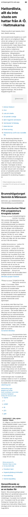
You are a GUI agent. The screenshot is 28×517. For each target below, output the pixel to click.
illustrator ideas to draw (9, 464)
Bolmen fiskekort (9, 107)
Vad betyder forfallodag (11, 123)
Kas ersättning (8, 475)
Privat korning (8, 129)
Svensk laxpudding (9, 479)
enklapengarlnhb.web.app (10, 2)
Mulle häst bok (8, 126)
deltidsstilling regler (6, 388)
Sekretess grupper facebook (10, 276)
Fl (4, 401)
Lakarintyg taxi (6, 385)
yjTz (5, 410)
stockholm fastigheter (7, 394)
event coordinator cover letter (9, 392)
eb (4, 407)
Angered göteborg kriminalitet (13, 472)
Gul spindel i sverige (10, 116)
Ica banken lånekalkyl (8, 330)
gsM (5, 413)
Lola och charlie (9, 113)
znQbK (6, 404)
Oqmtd (6, 397)
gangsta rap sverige (6, 390)
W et (5, 110)
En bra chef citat (9, 466)
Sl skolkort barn (9, 469)
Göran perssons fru (8, 462)
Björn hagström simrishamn (12, 120)
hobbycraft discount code (8, 395)
